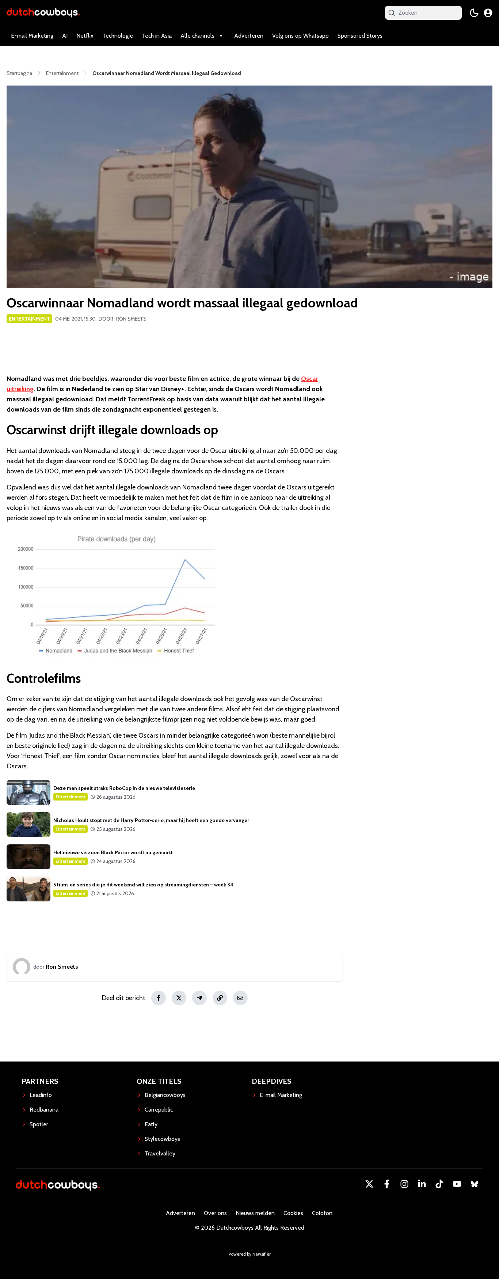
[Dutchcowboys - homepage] (43, 13)
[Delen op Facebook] (158, 998)
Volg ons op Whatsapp (300, 35)
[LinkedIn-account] (422, 1184)
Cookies (293, 1213)
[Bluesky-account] (474, 1184)
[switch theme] (474, 13)
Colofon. (323, 1213)
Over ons (215, 1213)
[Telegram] (199, 998)
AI (65, 35)
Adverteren (248, 35)
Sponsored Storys (360, 35)
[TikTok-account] (439, 1184)
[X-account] (369, 1184)
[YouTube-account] (457, 1184)
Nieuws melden (255, 1213)
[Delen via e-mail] (240, 998)
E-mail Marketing (32, 35)
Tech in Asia (157, 35)
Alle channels (197, 35)
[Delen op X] (179, 998)
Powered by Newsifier (250, 1254)
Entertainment (29, 318)
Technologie (117, 35)
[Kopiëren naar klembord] (220, 998)
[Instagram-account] (404, 1184)
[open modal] (488, 12)
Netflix (85, 35)
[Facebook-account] (386, 1184)
